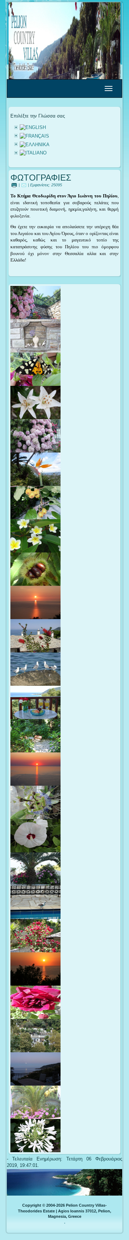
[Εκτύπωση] (14, 185)
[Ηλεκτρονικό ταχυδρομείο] (24, 185)
